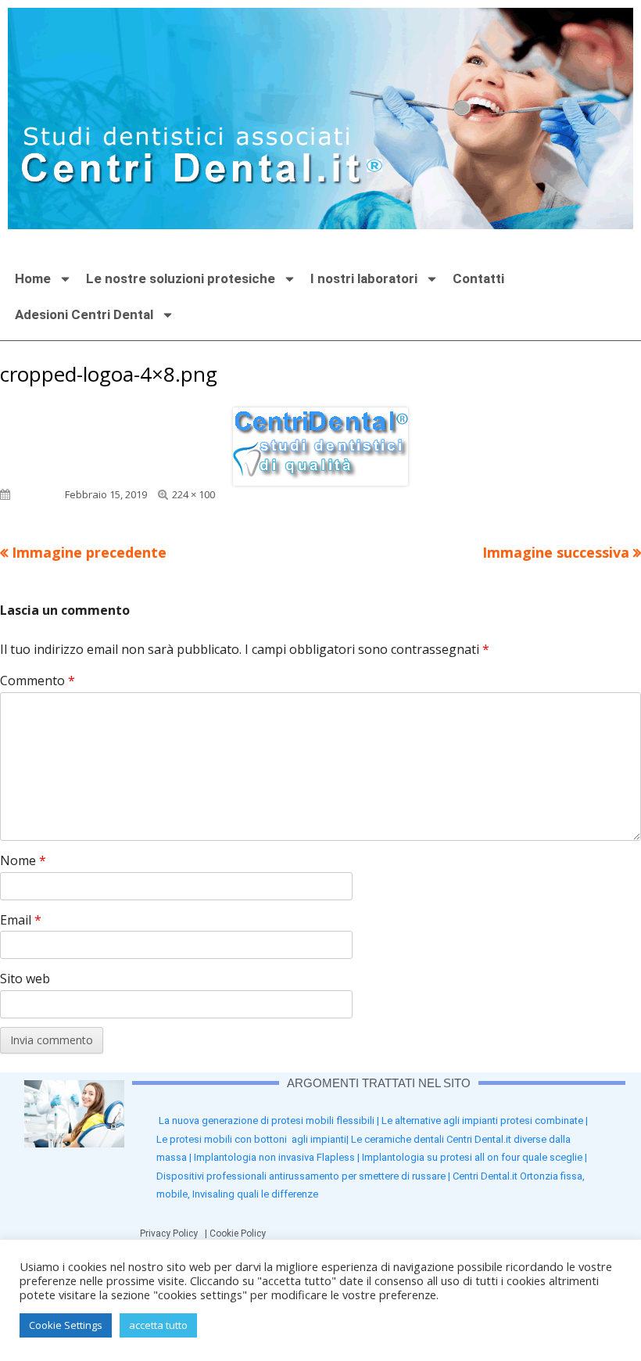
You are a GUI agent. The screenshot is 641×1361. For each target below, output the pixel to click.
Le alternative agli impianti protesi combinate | (484, 1120)
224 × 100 (193, 494)
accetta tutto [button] (158, 1325)
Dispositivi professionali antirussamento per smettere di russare (301, 1176)
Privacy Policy (172, 1233)
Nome (23, 860)
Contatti (478, 278)
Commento (37, 680)
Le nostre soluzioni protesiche (180, 278)
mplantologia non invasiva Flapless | (279, 1157)
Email (20, 919)
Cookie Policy (239, 1233)
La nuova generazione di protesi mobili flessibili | (270, 1120)
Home (33, 278)
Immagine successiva (555, 552)
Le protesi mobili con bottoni (224, 1139)
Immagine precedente (89, 552)
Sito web (25, 978)
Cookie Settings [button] (65, 1325)
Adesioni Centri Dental (84, 314)
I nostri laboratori (363, 278)
